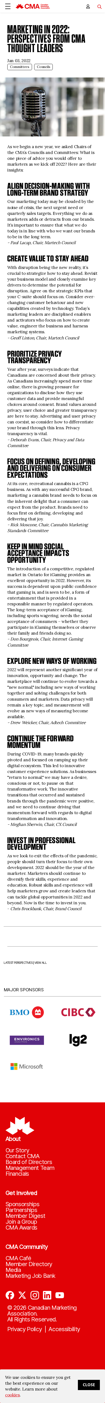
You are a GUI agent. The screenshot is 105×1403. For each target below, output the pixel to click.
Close (89, 1384)
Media (13, 1270)
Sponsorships (23, 1204)
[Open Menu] (8, 6)
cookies (12, 1395)
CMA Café (18, 1258)
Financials (17, 1174)
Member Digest (26, 1216)
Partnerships (21, 1210)
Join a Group (21, 1222)
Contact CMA (23, 1156)
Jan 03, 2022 (19, 60)
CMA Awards (22, 1228)
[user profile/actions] (87, 6)
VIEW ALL (40, 962)
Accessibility (64, 1329)
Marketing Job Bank (30, 1276)
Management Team (30, 1168)
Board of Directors (29, 1162)
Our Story (17, 1150)
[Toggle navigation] (97, 6)
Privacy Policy (24, 1329)
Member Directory (29, 1264)
